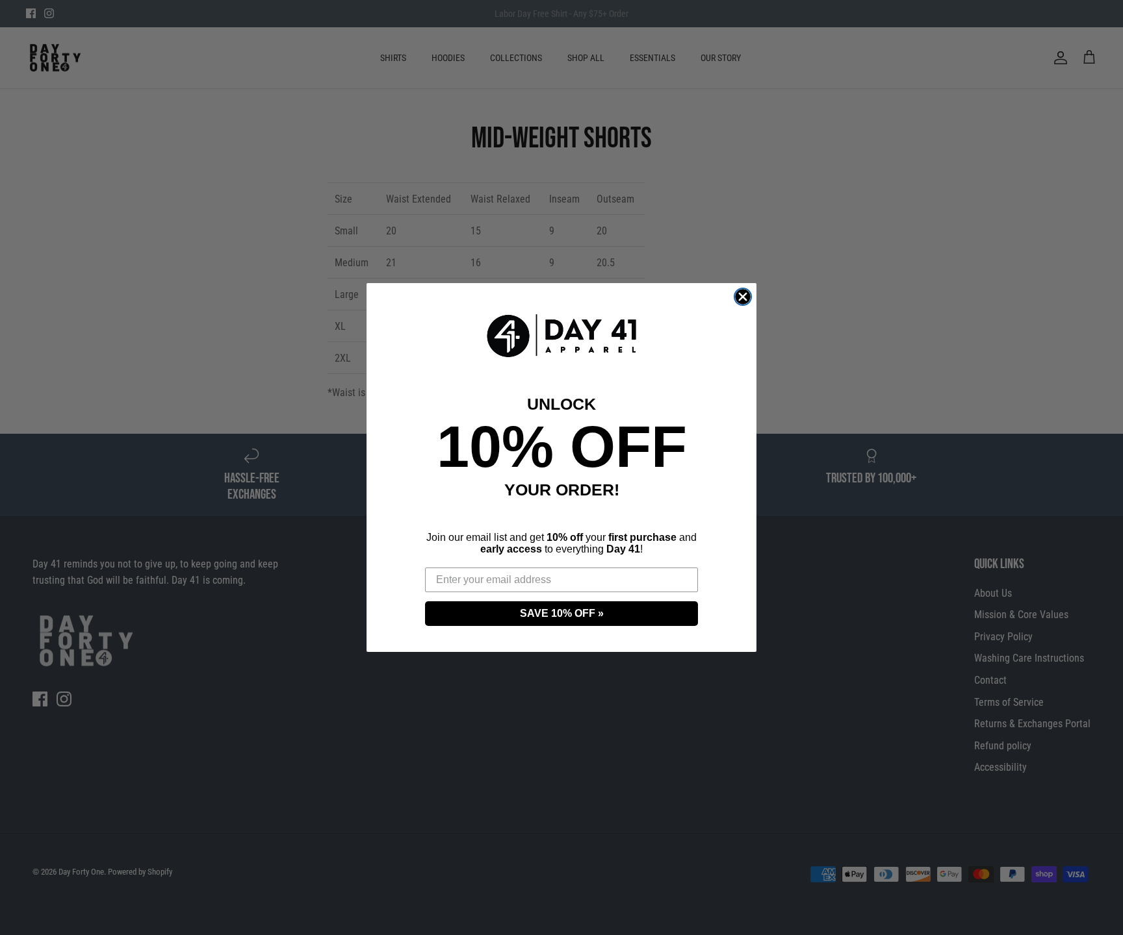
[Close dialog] (742, 296)
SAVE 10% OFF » (562, 613)
